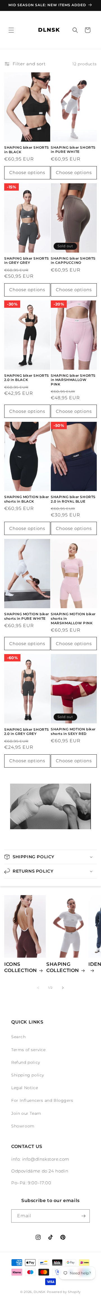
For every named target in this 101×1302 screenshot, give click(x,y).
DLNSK (40, 1292)
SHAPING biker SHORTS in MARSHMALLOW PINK (73, 379)
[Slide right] (63, 988)
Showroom (23, 1126)
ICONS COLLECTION (20, 967)
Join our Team (26, 1113)
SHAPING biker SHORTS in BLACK (26, 149)
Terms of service (28, 1049)
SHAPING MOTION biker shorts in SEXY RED (73, 731)
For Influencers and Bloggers (42, 1100)
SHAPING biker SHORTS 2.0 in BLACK (26, 377)
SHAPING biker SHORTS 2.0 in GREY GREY (26, 731)
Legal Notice (24, 1087)
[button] (11, 30)
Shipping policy (27, 1075)
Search (18, 1036)
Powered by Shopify (64, 1292)
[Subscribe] (83, 1216)
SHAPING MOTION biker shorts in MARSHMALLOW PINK (73, 618)
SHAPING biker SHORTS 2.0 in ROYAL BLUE (73, 499)
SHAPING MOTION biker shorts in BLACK (26, 499)
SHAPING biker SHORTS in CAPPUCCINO (73, 260)
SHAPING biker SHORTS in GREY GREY (26, 260)
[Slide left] (38, 988)
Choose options (27, 172)
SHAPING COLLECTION (62, 967)
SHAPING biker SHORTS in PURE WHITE (73, 149)
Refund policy (25, 1062)
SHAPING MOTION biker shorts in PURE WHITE (26, 616)
